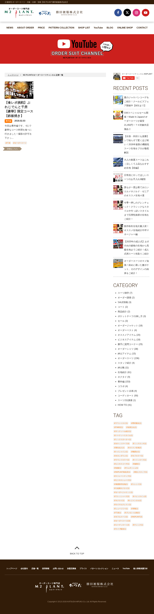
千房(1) (118, 513)
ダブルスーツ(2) (122, 517)
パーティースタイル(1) (124, 435)
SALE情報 (123, 302)
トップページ (13, 75)
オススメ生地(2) (135, 447)
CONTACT (142, 27)
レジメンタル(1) (135, 500)
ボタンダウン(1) (122, 456)
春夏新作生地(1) (122, 484)
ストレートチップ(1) (123, 476)
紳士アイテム (124, 353)
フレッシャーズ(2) (122, 496)
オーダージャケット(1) (124, 492)
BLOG (110, 27)
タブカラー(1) (138, 456)
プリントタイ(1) (122, 423)
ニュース (115, 568)
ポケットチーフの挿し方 (130, 316)
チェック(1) (138, 525)
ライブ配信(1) (121, 529)
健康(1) (137, 464)
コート (121, 307)
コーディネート (126, 395)
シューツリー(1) (122, 508)
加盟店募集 (71, 568)
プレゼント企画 (126, 391)
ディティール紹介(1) (123, 431)
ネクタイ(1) (120, 500)
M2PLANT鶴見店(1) (123, 472)
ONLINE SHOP (125, 27)
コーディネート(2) (122, 525)
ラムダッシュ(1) (132, 468)
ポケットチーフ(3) (122, 443)
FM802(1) (119, 427)
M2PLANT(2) (137, 517)
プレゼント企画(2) (133, 513)
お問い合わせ (58, 568)
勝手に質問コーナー (128, 344)
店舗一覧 (35, 568)
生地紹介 (122, 372)
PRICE (41, 27)
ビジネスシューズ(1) (123, 480)
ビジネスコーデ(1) (122, 464)
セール (121, 321)
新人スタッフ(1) (141, 472)
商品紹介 (122, 311)
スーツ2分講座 (125, 400)
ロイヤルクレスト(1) (123, 504)
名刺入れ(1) (132, 427)
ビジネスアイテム (127, 339)
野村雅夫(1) (137, 423)
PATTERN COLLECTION (61, 27)
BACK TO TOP (77, 554)
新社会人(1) (120, 447)
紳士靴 (121, 367)
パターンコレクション (99, 568)
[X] (127, 12)
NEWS (9, 27)
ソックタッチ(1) (140, 443)
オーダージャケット (128, 325)
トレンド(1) (137, 484)
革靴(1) (135, 508)
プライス (83, 568)
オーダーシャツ (126, 349)
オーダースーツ (20, 143)
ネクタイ (122, 377)
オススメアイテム (127, 335)
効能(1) (118, 468)
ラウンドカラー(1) (122, 460)
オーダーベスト (126, 330)
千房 (8, 143)
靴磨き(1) (136, 452)
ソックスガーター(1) (123, 439)
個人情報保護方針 (140, 568)
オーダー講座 (124, 297)
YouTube (98, 27)
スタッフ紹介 (124, 363)
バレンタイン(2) (140, 496)
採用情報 (45, 568)
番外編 (8, 121)
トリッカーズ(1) (140, 460)
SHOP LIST (84, 27)
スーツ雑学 (123, 293)
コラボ (121, 386)
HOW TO (122, 405)
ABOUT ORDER (25, 27)
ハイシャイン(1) (122, 452)
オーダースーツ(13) (123, 521)
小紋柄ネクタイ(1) (122, 488)
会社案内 (24, 568)
